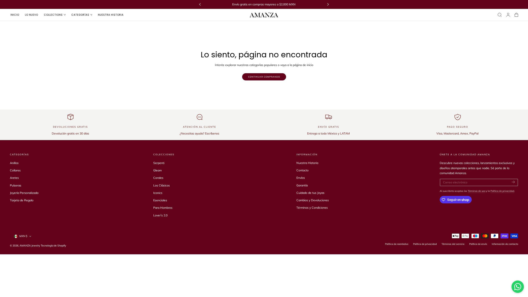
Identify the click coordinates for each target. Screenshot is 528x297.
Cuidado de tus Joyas (310, 193)
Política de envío (478, 244)
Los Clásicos (161, 185)
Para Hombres (162, 208)
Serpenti (158, 163)
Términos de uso (476, 191)
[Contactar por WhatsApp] (518, 286)
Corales (158, 178)
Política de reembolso (396, 244)
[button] (499, 15)
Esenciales (160, 200)
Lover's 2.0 (160, 215)
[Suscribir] (513, 182)
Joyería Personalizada (24, 193)
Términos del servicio (453, 244)
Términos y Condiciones (312, 208)
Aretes (14, 178)
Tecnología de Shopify (53, 245)
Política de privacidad (502, 191)
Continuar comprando (264, 76)
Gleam (157, 170)
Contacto (302, 170)
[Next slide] (328, 4)
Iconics (157, 193)
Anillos (14, 163)
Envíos (300, 178)
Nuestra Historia (307, 163)
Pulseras (15, 185)
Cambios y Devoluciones (312, 200)
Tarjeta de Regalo (21, 200)
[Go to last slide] (200, 4)
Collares (15, 170)
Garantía (302, 185)
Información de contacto (505, 244)
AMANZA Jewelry (30, 245)
